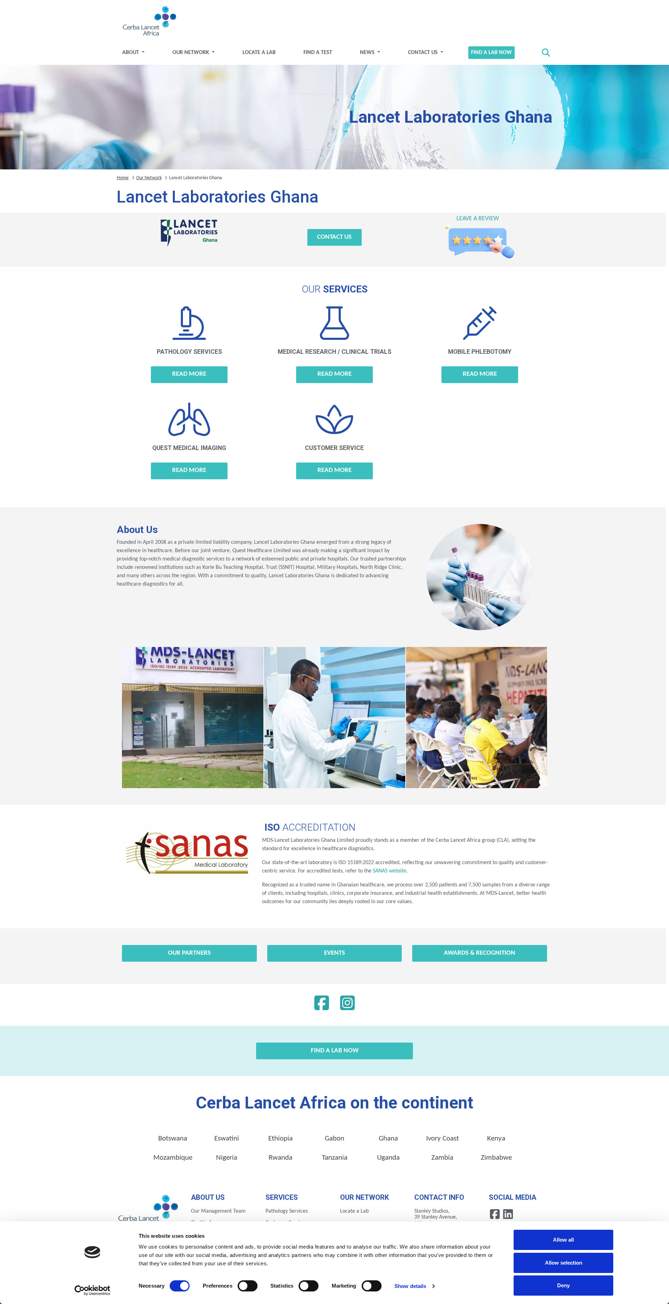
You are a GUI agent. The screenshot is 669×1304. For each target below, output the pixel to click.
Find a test (317, 52)
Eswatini (226, 1138)
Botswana (172, 1138)
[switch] (247, 1285)
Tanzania (334, 1157)
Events (334, 953)
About (131, 52)
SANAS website (388, 871)
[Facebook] (321, 1004)
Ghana (388, 1138)
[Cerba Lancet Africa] (148, 21)
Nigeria (226, 1157)
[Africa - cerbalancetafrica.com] (148, 1210)
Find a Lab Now (491, 52)
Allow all (563, 1240)
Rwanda (280, 1157)
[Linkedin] (347, 1004)
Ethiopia (280, 1138)
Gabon (334, 1138)
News (368, 52)
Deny (563, 1285)
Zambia (442, 1157)
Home (123, 178)
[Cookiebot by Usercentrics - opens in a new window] (92, 1290)
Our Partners (189, 953)
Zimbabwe (496, 1157)
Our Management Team (218, 1211)
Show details (410, 1286)
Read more (189, 374)
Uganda (388, 1157)
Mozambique (172, 1157)
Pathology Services (287, 1211)
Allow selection (563, 1263)
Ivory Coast (442, 1138)
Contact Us (423, 52)
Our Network (191, 52)
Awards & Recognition (479, 953)
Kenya (496, 1138)
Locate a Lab (259, 52)
